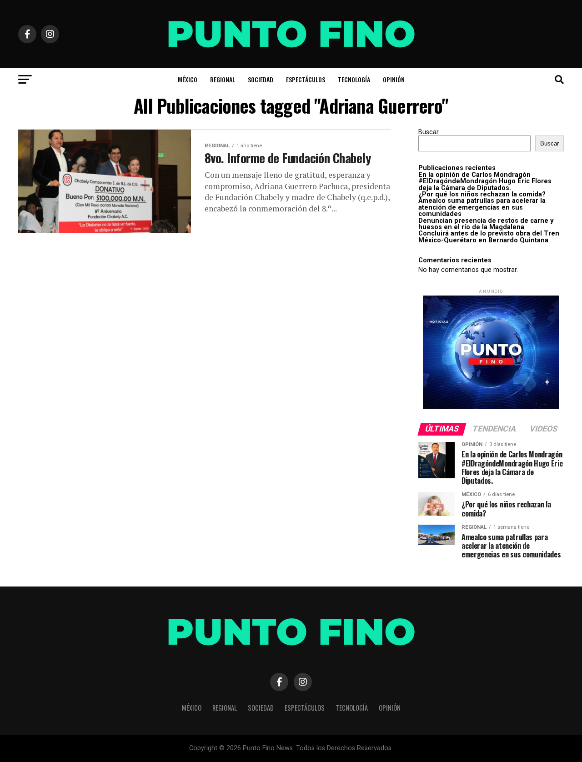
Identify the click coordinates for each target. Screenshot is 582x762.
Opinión (394, 79)
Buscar (428, 132)
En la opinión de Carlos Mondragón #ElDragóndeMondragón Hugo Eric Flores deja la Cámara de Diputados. (485, 181)
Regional (222, 79)
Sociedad (260, 79)
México (187, 79)
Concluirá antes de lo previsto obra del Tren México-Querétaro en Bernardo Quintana (488, 237)
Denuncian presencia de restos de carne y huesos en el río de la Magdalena (485, 224)
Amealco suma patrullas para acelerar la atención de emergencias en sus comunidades (482, 207)
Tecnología (354, 79)
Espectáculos (305, 79)
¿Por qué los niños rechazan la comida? (482, 194)
